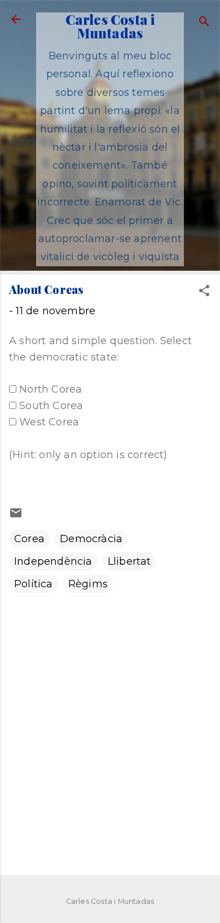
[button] (204, 292)
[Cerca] (204, 23)
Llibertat (129, 561)
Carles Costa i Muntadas (110, 26)
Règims (88, 584)
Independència (53, 561)
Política (33, 584)
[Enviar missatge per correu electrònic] (16, 516)
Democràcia (91, 539)
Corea (29, 539)
